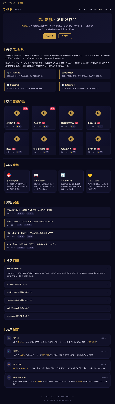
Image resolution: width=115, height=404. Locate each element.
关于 (85, 9)
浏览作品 (49, 36)
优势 (95, 9)
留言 (110, 9)
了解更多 (65, 36)
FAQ (105, 9)
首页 (4, 3)
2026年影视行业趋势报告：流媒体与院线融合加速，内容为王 (31, 244)
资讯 (100, 9)
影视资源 (12, 3)
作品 (90, 9)
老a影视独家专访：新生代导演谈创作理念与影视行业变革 (30, 221)
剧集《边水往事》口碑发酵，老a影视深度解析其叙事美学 (30, 233)
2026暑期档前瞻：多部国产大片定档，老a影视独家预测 (29, 210)
